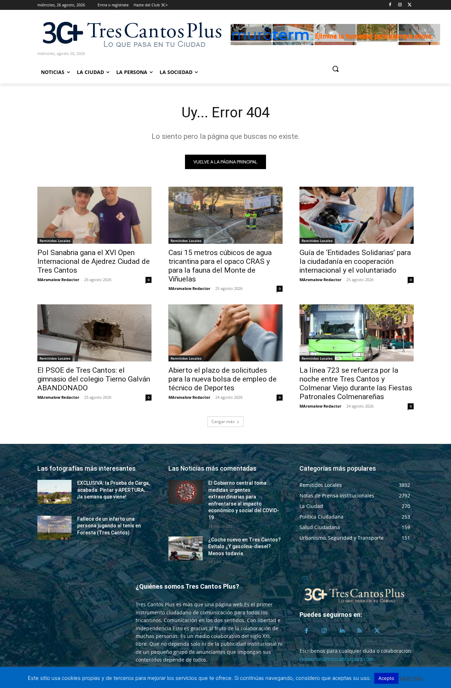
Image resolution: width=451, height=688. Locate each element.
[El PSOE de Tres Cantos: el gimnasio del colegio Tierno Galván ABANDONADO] (94, 332)
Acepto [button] (386, 678)
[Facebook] (390, 5)
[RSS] (359, 631)
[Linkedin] (342, 631)
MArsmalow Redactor (58, 279)
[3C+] (131, 34)
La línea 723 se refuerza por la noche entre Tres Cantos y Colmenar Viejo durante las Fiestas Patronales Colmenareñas (355, 383)
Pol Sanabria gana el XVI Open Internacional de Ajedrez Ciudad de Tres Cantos (93, 261)
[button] (362, 68)
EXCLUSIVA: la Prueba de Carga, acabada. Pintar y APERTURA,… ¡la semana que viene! (113, 490)
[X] (410, 5)
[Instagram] (400, 5)
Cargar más (223, 421)
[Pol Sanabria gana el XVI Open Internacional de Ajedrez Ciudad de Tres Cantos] (94, 215)
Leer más (411, 678)
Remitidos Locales (54, 240)
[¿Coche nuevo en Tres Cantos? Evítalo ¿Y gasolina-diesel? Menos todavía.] (185, 548)
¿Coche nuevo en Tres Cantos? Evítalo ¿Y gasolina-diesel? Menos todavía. (244, 546)
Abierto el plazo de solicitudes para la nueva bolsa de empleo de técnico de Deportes (222, 379)
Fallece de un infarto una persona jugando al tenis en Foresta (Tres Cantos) (109, 525)
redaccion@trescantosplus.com (336, 659)
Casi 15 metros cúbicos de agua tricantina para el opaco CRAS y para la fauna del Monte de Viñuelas (220, 265)
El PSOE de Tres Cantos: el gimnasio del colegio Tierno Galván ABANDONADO (93, 379)
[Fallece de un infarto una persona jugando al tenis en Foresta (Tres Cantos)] (54, 528)
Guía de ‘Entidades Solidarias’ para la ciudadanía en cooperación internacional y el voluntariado (355, 261)
